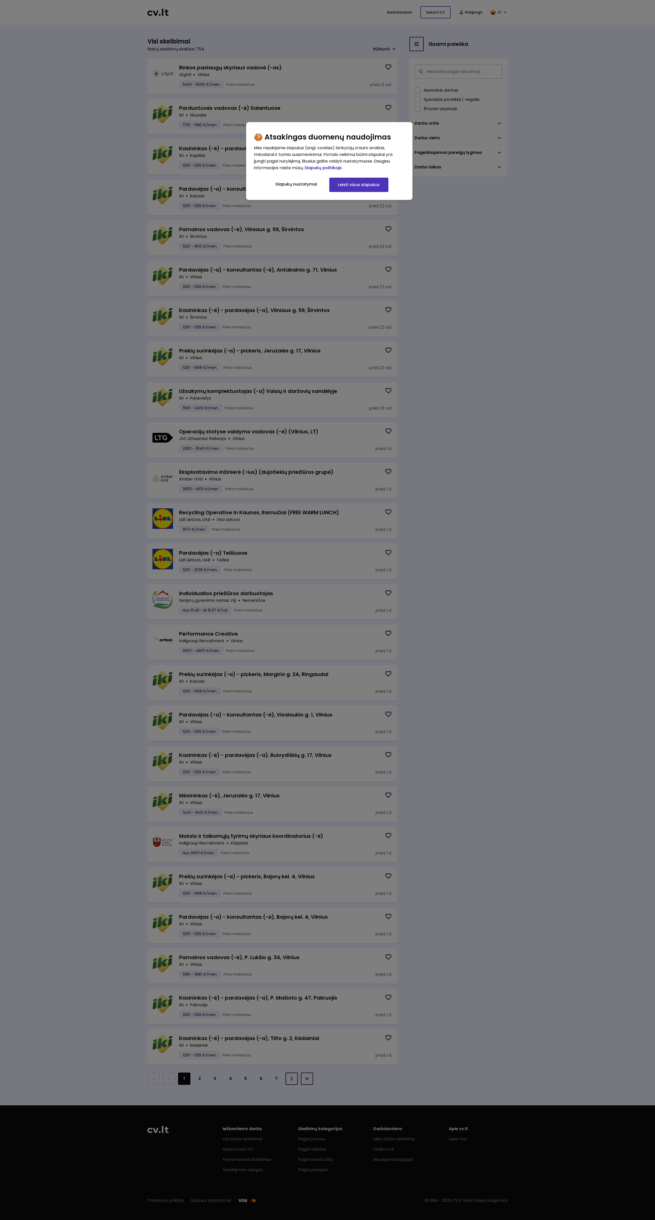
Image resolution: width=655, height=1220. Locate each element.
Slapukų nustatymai (296, 184)
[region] (329, 161)
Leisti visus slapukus (359, 185)
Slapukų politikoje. (323, 168)
